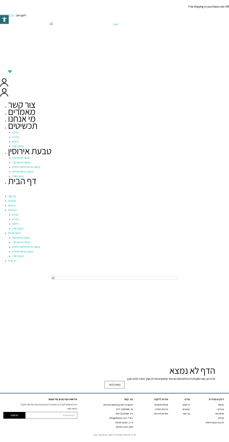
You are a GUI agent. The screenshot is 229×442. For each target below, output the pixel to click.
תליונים (15, 141)
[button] (114, 192)
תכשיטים (22, 125)
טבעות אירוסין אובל (21, 162)
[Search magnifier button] (226, 67)
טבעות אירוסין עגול (21, 158)
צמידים (15, 137)
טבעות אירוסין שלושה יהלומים (26, 167)
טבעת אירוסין (29, 151)
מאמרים (21, 111)
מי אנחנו (22, 118)
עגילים (15, 132)
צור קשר (22, 104)
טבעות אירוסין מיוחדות (22, 171)
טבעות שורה (18, 228)
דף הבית (22, 181)
